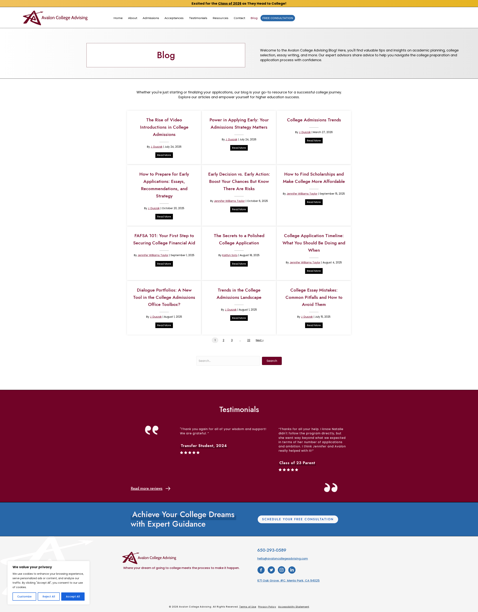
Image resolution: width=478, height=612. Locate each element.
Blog (254, 18)
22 (248, 340)
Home (118, 18)
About (132, 18)
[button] (272, 361)
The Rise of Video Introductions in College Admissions (164, 127)
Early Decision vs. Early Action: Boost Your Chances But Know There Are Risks (239, 181)
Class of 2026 (229, 3)
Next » (259, 340)
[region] (48, 583)
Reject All (49, 596)
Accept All (73, 596)
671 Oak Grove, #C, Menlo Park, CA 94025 (288, 580)
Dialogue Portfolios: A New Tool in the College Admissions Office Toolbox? (164, 297)
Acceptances (174, 18)
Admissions (151, 18)
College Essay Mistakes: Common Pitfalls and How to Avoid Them (313, 297)
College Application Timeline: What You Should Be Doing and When (314, 242)
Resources (220, 18)
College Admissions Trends (314, 120)
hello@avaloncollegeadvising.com (282, 559)
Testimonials (198, 18)
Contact (239, 18)
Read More (165, 155)
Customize (24, 596)
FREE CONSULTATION (277, 18)
